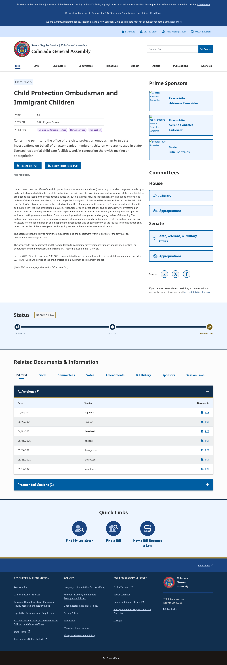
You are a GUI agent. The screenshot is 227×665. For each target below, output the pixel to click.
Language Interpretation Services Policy (84, 587)
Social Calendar (122, 594)
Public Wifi (69, 620)
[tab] (22, 376)
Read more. (204, 4)
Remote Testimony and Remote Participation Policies (80, 596)
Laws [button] (37, 66)
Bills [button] (17, 66)
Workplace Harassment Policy (79, 635)
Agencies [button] (206, 66)
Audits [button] (156, 66)
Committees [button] (85, 66)
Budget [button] (135, 66)
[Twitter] (175, 274)
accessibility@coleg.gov (197, 292)
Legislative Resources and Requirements (35, 613)
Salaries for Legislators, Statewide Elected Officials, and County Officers (36, 622)
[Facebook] (186, 274)
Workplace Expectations (76, 627)
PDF (207, 412)
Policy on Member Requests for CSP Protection (132, 611)
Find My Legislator (176, 31)
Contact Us (172, 608)
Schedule (130, 31)
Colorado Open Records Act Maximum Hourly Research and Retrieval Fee (34, 603)
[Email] (164, 274)
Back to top (204, 565)
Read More (156, 13)
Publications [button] (180, 66)
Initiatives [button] (112, 66)
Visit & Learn (150, 31)
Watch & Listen (203, 31)
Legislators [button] (59, 66)
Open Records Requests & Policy (81, 605)
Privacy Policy (71, 613)
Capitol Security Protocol (27, 594)
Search (207, 49)
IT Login (118, 620)
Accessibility (20, 587)
